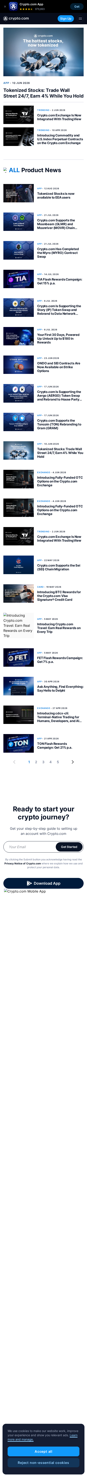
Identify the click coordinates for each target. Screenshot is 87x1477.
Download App (47, 883)
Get (76, 6)
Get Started (69, 847)
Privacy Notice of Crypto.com (22, 863)
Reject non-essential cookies (43, 1463)
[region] (43, 1449)
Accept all (43, 1451)
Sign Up (65, 18)
